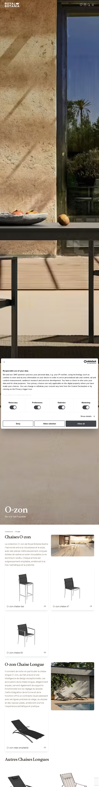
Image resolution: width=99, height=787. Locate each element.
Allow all (81, 424)
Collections (9, 532)
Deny (18, 424)
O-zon (17, 532)
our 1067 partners (18, 375)
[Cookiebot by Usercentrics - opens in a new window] (85, 362)
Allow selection (49, 424)
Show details (86, 416)
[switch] (37, 407)
